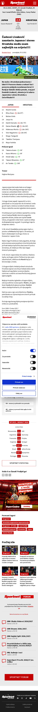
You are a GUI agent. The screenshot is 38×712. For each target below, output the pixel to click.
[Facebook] (3, 475)
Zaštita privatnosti (27, 704)
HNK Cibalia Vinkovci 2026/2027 (20, 621)
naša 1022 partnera (12, 327)
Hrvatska (31, 20)
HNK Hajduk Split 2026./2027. (19, 636)
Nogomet (6, 519)
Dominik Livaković (9, 529)
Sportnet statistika (19, 463)
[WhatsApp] (6, 475)
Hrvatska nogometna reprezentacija (16, 522)
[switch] (33, 356)
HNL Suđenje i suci (14, 652)
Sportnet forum (19, 677)
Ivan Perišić (23, 526)
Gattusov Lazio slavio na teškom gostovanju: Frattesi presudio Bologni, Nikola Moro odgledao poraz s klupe (28, 581)
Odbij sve (19, 393)
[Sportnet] (17, 3)
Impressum (27, 707)
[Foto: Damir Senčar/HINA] (19, 67)
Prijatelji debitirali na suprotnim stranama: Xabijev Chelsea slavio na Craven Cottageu (10, 559)
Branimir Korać (6, 53)
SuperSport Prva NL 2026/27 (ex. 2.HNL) (20, 661)
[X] (10, 475)
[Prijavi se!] (2, 3)
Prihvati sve (19, 382)
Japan (30, 529)
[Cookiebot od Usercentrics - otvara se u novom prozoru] (27, 317)
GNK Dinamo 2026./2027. (17, 629)
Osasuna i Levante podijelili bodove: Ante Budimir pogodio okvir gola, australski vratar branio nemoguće (9, 581)
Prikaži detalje (27, 376)
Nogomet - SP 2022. (10, 526)
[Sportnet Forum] (19, 597)
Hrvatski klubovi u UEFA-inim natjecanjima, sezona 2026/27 (19, 644)
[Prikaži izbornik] (34, 3)
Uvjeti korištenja (10, 704)
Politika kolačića (10, 707)
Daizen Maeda (8, 533)
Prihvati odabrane (19, 388)
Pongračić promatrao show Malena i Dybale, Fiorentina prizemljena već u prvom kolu (27, 559)
